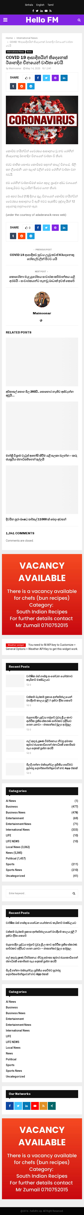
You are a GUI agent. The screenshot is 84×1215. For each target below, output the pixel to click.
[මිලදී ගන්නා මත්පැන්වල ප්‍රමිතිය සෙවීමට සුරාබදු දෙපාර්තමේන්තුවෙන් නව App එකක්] (15, 769)
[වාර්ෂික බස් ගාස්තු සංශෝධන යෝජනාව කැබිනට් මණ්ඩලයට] (15, 681)
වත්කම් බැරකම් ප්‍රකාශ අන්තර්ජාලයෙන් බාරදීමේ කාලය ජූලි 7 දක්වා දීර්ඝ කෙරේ (49, 698)
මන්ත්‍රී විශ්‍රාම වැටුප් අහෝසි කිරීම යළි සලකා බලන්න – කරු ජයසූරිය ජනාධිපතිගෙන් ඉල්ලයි (41, 457)
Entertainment (15, 818)
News (29, 52)
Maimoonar (15, 68)
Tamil (51, 5)
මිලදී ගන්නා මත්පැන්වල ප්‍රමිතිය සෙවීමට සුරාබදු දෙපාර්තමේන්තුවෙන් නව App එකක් (52, 766)
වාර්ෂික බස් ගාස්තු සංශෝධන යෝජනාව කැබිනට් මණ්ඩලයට (49, 678)
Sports (10, 864)
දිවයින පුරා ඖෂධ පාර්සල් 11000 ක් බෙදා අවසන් (36, 519)
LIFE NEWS (12, 841)
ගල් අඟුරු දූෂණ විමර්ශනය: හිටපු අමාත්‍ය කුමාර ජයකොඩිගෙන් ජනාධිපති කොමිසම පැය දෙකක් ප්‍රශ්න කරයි (50, 744)
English (40, 5)
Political (11, 858)
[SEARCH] (74, 893)
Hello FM (42, 19)
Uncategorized (15, 875)
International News (15, 52)
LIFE (8, 835)
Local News (13, 847)
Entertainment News (18, 824)
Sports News (14, 869)
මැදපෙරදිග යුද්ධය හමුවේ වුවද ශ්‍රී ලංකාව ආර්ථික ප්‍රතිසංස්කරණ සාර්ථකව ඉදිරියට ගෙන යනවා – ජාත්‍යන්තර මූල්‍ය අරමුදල (49, 721)
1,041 (48, 68)
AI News (11, 800)
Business (12, 806)
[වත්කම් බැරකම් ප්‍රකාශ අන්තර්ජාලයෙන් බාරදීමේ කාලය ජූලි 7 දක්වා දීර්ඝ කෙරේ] (15, 701)
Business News (15, 812)
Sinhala (29, 5)
